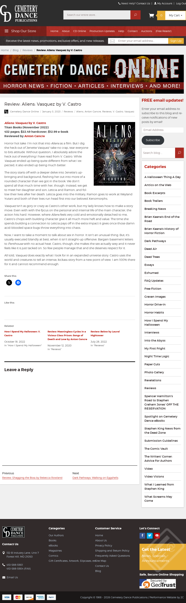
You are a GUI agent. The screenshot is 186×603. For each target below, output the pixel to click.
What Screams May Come (158, 499)
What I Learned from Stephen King (159, 486)
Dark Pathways (155, 241)
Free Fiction (152, 288)
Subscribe (153, 140)
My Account (164, 3)
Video (148, 468)
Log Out (181, 3)
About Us (101, 540)
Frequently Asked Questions (112, 555)
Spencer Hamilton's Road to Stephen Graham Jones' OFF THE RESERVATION (161, 402)
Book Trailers (153, 201)
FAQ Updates (153, 280)
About (66, 31)
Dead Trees (152, 257)
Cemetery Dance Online (24, 111)
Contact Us (143, 3)
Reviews (28, 50)
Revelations (152, 380)
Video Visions (154, 476)
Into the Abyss (154, 340)
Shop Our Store (23, 31)
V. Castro (118, 111)
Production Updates (102, 31)
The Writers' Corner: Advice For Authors (158, 458)
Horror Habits (154, 312)
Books (52, 540)
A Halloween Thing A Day (162, 177)
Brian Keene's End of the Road (161, 219)
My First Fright (154, 348)
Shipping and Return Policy (112, 550)
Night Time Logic (156, 356)
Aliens (79, 111)
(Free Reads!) (163, 31)
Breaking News (155, 209)
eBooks (53, 545)
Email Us (12, 577)
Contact (133, 31)
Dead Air (150, 249)
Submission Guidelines (161, 440)
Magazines (55, 550)
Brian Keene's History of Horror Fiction (161, 231)
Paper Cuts (152, 364)
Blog (16, 50)
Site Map (100, 560)
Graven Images (155, 296)
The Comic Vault (156, 448)
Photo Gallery (154, 372)
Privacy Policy (103, 545)
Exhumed (151, 273)
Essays (149, 265)
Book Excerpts (154, 193)
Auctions (146, 31)
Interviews (151, 332)
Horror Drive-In (155, 304)
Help (121, 31)
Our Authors (56, 535)
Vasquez (129, 111)
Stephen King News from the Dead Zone (162, 430)
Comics (53, 555)
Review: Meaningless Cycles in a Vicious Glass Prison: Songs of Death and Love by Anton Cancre (67, 335)
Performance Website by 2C (167, 597)
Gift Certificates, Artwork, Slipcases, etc (72, 560)
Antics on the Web (157, 185)
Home (54, 31)
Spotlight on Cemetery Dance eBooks (160, 418)
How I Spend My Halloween (156, 322)
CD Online (79, 31)
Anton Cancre (93, 111)
